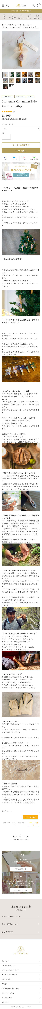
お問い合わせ (6, 979)
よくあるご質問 (7, 997)
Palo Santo (7, 96)
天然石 (30, 96)
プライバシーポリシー (9, 993)
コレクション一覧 (15, 25)
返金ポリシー (6, 1002)
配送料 (4, 119)
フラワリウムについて (9, 965)
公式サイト (5, 961)
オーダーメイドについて (9, 975)
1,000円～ (27, 25)
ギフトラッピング (7, 124)
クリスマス (19, 96)
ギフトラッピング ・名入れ (10, 970)
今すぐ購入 (21, 150)
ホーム (4, 25)
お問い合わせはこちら (20, 890)
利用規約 (4, 984)
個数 (3, 133)
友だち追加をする (20, 869)
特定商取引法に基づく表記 (10, 988)
